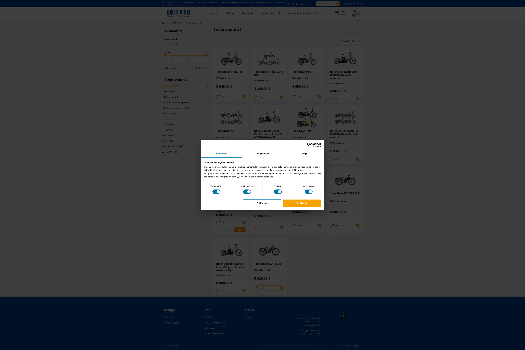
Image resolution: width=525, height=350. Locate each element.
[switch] (247, 192)
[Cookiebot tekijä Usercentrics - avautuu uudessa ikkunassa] (309, 145)
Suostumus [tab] (221, 153)
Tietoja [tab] (303, 153)
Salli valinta (262, 203)
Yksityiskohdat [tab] (262, 153)
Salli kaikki (302, 203)
